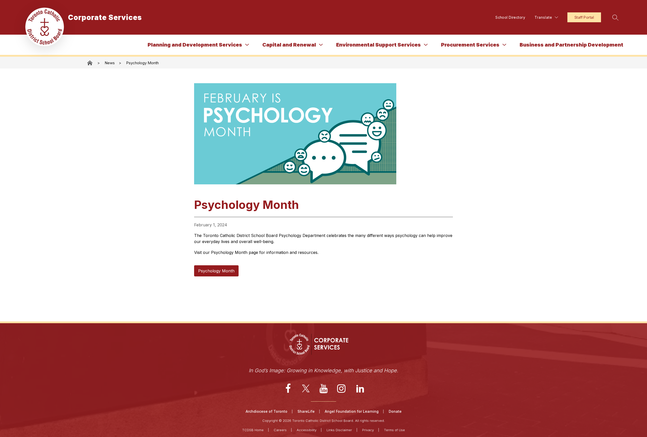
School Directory (510, 17)
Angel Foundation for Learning (352, 411)
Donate (395, 411)
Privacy (368, 430)
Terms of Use (394, 430)
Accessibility (306, 430)
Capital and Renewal (289, 45)
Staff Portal (584, 17)
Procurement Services (470, 45)
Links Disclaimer (339, 430)
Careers (280, 430)
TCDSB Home (253, 430)
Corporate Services (90, 62)
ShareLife (306, 411)
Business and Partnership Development (571, 45)
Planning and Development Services (195, 45)
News (110, 62)
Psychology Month (142, 62)
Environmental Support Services (378, 45)
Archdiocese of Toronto (266, 411)
